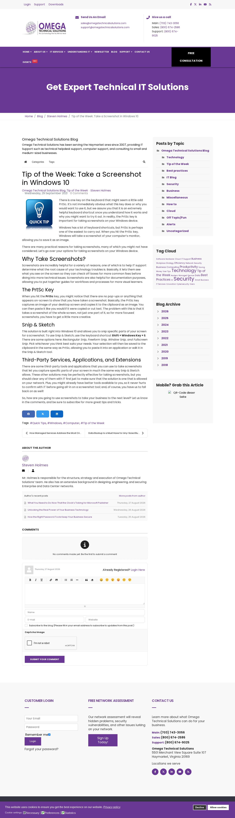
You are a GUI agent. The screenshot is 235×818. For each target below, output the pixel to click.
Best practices (177, 171)
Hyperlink (50, 580)
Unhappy (124, 580)
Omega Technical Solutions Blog (43, 190)
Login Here (138, 570)
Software (160, 259)
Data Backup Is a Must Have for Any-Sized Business (116, 433)
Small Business (202, 280)
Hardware (169, 259)
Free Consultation (191, 57)
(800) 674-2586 (170, 27)
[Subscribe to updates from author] (23, 470)
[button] (144, 162)
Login (27, 4)
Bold (30, 580)
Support (39, 4)
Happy (101, 580)
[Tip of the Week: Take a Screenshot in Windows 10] (39, 215)
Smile (107, 580)
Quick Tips (39, 423)
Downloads (56, 4)
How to (172, 204)
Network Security (194, 263)
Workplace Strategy (165, 263)
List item (77, 580)
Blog (114, 51)
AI (172, 280)
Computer (72, 423)
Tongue (118, 580)
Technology (175, 157)
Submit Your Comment (44, 659)
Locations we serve (166, 763)
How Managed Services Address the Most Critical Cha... (57, 433)
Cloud (171, 211)
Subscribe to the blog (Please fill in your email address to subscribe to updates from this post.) (81, 625)
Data (197, 275)
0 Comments (79, 193)
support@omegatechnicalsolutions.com (105, 27)
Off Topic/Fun (176, 218)
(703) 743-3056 (169, 23)
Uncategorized (178, 231)
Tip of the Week (77, 190)
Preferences (52, 813)
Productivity (189, 267)
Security (173, 184)
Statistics (70, 813)
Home (26, 51)
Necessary (32, 813)
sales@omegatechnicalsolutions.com (103, 23)
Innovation (171, 284)
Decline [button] (199, 807)
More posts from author (132, 495)
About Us (39, 51)
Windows (56, 423)
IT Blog (172, 177)
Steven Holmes (100, 190)
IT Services (56, 51)
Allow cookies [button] (218, 807)
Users (192, 284)
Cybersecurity (183, 284)
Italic (36, 580)
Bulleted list (65, 580)
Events (27, 62)
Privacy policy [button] (111, 807)
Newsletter (101, 51)
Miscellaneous (177, 197)
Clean (92, 580)
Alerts (171, 224)
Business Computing (167, 267)
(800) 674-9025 (177, 742)
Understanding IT (79, 51)
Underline (41, 580)
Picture (56, 580)
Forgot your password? (41, 749)
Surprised (112, 580)
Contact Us (142, 51)
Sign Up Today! (102, 740)
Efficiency (179, 263)
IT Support (186, 259)
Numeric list (71, 580)
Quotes (86, 580)
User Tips (167, 271)
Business (173, 191)
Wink (129, 580)
